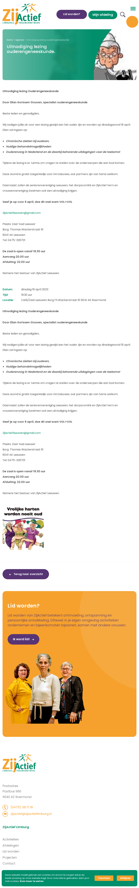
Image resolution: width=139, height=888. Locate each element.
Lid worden (11, 851)
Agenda (19, 39)
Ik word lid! (22, 639)
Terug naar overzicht (28, 574)
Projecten (10, 857)
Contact (9, 863)
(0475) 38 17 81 (21, 807)
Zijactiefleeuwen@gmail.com (22, 213)
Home (10, 39)
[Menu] (133, 8)
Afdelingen (11, 845)
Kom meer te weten (32, 881)
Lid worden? (71, 14)
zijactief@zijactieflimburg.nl (31, 814)
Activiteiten (11, 839)
